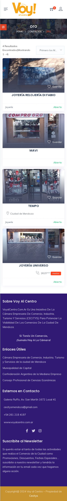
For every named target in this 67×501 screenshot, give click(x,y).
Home (19, 31)
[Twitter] (33, 430)
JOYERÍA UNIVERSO (33, 265)
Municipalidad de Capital (17, 368)
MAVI (34, 150)
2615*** (49, 273)
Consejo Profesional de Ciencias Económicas (29, 380)
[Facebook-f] (27, 430)
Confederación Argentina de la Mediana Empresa (32, 374)
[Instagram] (40, 430)
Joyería (9, 107)
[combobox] (50, 50)
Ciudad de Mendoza (22, 213)
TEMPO (33, 206)
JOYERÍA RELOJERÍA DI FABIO (33, 95)
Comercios (35, 31)
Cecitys (33, 495)
